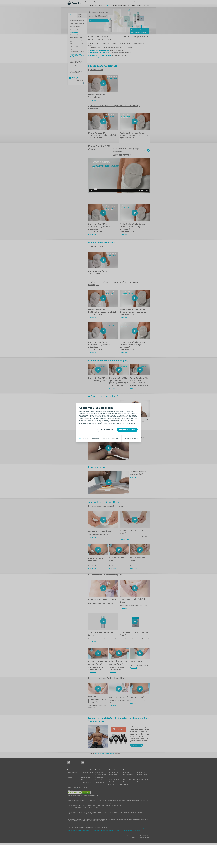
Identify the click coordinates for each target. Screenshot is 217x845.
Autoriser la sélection (106, 429)
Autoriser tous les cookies (127, 429)
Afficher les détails (130, 438)
